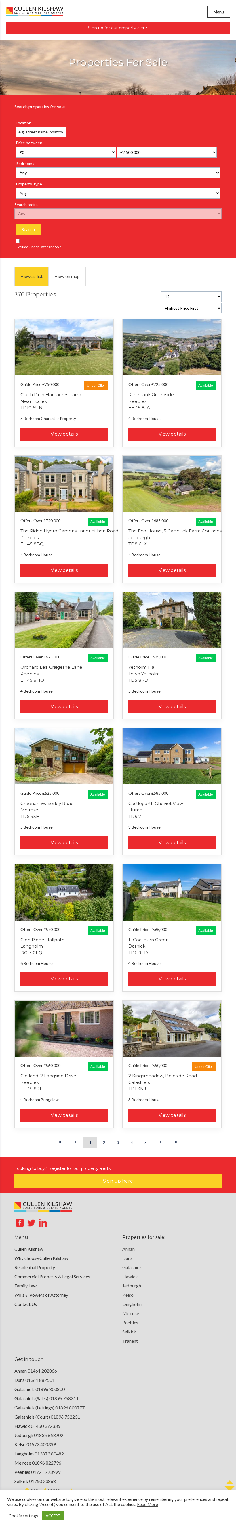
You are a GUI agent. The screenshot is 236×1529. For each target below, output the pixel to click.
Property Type (29, 183)
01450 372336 (45, 1426)
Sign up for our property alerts (118, 27)
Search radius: (27, 204)
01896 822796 (46, 1462)
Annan (128, 1249)
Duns (127, 1258)
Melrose (130, 1313)
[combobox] (41, 132)
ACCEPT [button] (53, 1515)
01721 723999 (45, 1472)
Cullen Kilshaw (28, 1249)
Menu (219, 11)
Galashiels (132, 1267)
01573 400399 (41, 1444)
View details (64, 434)
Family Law (25, 1285)
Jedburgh (131, 1285)
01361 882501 (40, 1380)
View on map (67, 276)
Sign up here (118, 1181)
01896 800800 (50, 1389)
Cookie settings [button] (23, 1515)
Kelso (128, 1295)
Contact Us (25, 1304)
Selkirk (129, 1331)
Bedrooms (25, 163)
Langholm (132, 1304)
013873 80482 (49, 1453)
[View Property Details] (64, 347)
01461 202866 (42, 1370)
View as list (31, 276)
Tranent (130, 1341)
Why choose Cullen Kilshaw (41, 1258)
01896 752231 (65, 1416)
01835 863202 (48, 1435)
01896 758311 (64, 1398)
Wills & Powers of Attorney (41, 1295)
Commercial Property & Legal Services (52, 1276)
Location (23, 122)
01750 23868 (42, 1481)
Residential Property (34, 1267)
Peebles (130, 1322)
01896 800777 (70, 1407)
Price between (29, 142)
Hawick (130, 1276)
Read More (147, 1504)
